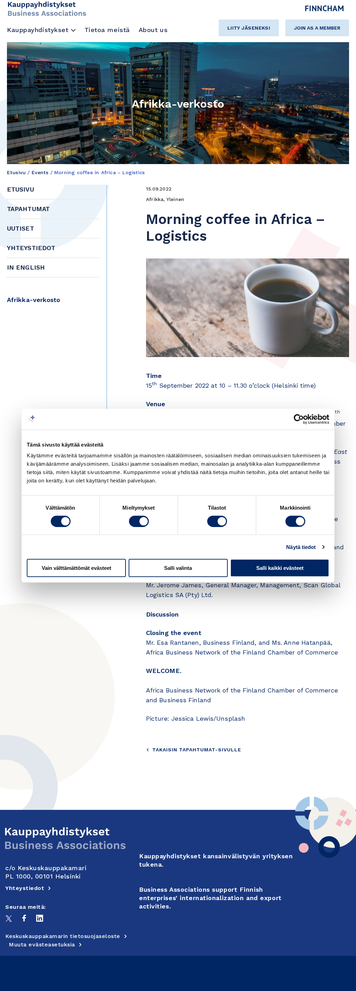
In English (26, 267)
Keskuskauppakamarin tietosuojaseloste (62, 936)
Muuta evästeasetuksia (42, 944)
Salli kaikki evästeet (280, 568)
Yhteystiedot (31, 247)
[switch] (139, 521)
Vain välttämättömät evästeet (76, 568)
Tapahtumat (28, 208)
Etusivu (16, 172)
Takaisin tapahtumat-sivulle (196, 749)
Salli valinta (178, 568)
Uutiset (20, 228)
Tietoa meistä (107, 29)
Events (40, 172)
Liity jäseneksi (248, 28)
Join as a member (317, 28)
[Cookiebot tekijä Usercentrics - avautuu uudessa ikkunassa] (298, 419)
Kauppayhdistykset (37, 29)
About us (153, 29)
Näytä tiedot (301, 547)
